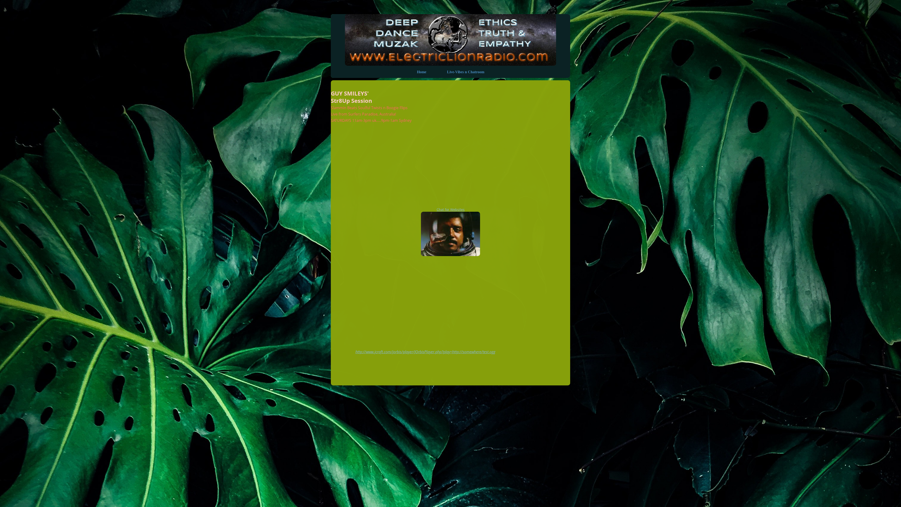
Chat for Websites (451, 209)
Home (421, 72)
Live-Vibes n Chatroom (465, 72)
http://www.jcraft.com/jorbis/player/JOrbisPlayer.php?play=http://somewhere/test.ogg (425, 351)
